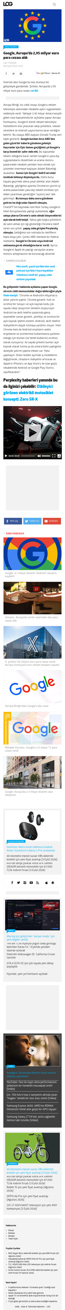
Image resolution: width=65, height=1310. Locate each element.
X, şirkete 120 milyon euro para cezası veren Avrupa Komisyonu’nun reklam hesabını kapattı (32, 663)
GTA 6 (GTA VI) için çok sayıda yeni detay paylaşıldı (30, 965)
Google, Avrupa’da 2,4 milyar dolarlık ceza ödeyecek (29, 794)
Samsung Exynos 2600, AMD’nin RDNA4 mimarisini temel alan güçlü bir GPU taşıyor (31, 1108)
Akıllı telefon (11, 47)
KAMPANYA (12, 1164)
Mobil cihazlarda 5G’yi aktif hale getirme (26, 1293)
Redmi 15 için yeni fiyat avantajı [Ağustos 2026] (30, 1189)
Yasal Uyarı (13, 1239)
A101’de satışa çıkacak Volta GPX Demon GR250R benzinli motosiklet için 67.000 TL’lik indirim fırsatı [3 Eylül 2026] (29, 867)
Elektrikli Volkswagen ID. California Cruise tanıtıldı (31, 956)
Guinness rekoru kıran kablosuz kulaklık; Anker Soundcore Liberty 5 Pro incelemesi (31, 849)
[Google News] (48, 73)
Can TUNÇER (9, 63)
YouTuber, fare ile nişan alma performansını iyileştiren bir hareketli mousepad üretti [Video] (32, 1086)
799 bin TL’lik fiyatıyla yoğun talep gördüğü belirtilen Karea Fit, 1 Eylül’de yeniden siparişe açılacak (31, 947)
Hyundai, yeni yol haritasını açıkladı (27, 974)
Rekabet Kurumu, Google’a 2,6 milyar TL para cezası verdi (31, 749)
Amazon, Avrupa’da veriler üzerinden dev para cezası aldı (31, 619)
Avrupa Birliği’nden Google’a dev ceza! (26, 706)
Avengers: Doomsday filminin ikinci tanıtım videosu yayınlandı (31, 1075)
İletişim (11, 1236)
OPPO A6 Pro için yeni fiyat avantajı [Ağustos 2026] (27, 1198)
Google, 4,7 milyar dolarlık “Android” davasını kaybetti (31, 575)
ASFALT (11, 931)
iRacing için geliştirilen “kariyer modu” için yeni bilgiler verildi (31, 938)
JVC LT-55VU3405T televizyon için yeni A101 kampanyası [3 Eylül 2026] (32, 1207)
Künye (11, 1231)
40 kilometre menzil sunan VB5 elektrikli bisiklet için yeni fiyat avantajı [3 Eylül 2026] (32, 858)
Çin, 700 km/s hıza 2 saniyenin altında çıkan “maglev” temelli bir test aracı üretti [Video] (32, 1097)
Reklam (11, 1233)
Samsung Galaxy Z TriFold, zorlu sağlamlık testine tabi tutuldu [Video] (31, 1119)
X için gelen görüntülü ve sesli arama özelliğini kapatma (32, 1302)
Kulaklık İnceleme (16, 841)
